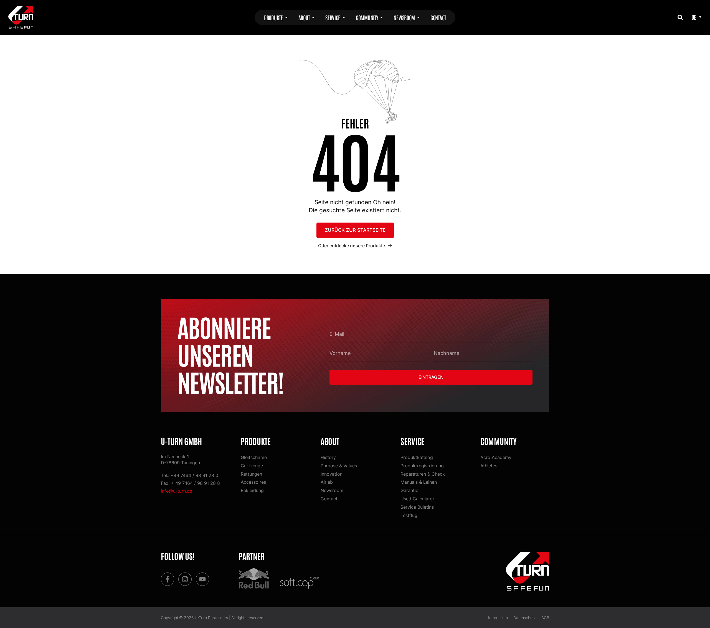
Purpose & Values (339, 465)
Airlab (327, 482)
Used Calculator (417, 498)
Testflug (408, 515)
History (328, 457)
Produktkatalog (416, 457)
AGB (545, 617)
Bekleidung (252, 490)
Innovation (332, 474)
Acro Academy (495, 457)
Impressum (498, 617)
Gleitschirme (254, 457)
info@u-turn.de (176, 491)
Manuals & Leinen (418, 482)
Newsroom (332, 490)
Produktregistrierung (422, 465)
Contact (329, 498)
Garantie (409, 490)
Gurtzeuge (252, 465)
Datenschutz (524, 617)
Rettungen (251, 474)
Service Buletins (417, 507)
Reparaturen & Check (422, 474)
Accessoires (253, 482)
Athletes (488, 465)
